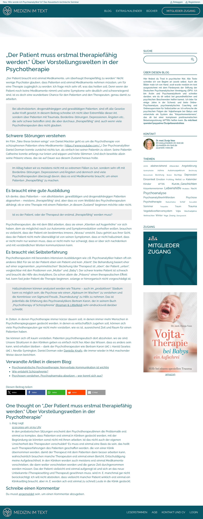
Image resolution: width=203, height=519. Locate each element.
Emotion (160, 179)
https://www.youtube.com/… (83, 145)
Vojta (178, 211)
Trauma (192, 206)
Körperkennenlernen (153, 188)
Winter (159, 215)
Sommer (148, 206)
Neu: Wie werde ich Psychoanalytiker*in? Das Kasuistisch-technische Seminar (41, 2)
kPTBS (161, 184)
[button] (16, 392)
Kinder (147, 183)
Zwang (172, 215)
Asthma (161, 170)
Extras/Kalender (129, 10)
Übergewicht (181, 216)
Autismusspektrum (176, 170)
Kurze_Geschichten (184, 183)
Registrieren (194, 2)
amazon (170, 374)
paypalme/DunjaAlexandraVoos (168, 123)
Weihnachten (149, 216)
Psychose (191, 197)
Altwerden (174, 166)
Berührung (193, 170)
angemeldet (26, 494)
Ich (184, 179)
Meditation (185, 189)
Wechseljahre (190, 211)
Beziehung (159, 175)
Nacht (194, 188)
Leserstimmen (137, 512)
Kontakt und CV (173, 512)
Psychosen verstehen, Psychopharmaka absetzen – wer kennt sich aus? (57, 375)
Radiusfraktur (171, 202)
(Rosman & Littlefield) (69, 305)
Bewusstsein (148, 175)
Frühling (170, 179)
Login (194, 512)
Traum (178, 206)
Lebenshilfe (172, 188)
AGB (154, 512)
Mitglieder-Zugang (181, 10)
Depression (190, 174)
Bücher (151, 10)
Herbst (178, 179)
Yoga (166, 215)
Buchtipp (178, 175)
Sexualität (193, 202)
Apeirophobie (148, 170)
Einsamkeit (149, 179)
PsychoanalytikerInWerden (159, 197)
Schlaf (182, 202)
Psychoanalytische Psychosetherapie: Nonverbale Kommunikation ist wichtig (60, 367)
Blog (107, 10)
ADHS (145, 166)
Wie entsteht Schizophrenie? (30, 371)
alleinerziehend (159, 165)
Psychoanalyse (154, 193)
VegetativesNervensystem (157, 211)
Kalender (191, 179)
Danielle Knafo (73, 350)
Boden (169, 175)
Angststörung (189, 165)
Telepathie (164, 207)
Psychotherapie (152, 201)
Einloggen (177, 2)
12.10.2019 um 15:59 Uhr (26, 427)
